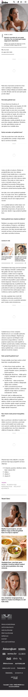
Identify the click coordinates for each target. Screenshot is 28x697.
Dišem (2, 35)
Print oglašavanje (7, 633)
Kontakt (4, 639)
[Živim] (4, 1)
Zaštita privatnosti (7, 627)
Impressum (4, 636)
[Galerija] (14, 18)
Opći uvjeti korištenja (8, 642)
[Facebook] (17, 2)
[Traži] (14, 2)
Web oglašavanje (6, 630)
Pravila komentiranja (8, 624)
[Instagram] (21, 2)
